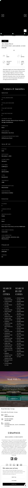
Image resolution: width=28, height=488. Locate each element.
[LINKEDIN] (14, 465)
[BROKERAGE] (21, 465)
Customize (14, 480)
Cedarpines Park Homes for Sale (9, 326)
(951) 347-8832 (8, 420)
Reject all (14, 477)
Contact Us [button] (14, 398)
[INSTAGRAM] (10, 465)
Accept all (14, 484)
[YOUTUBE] (17, 465)
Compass (11, 441)
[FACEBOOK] (7, 465)
